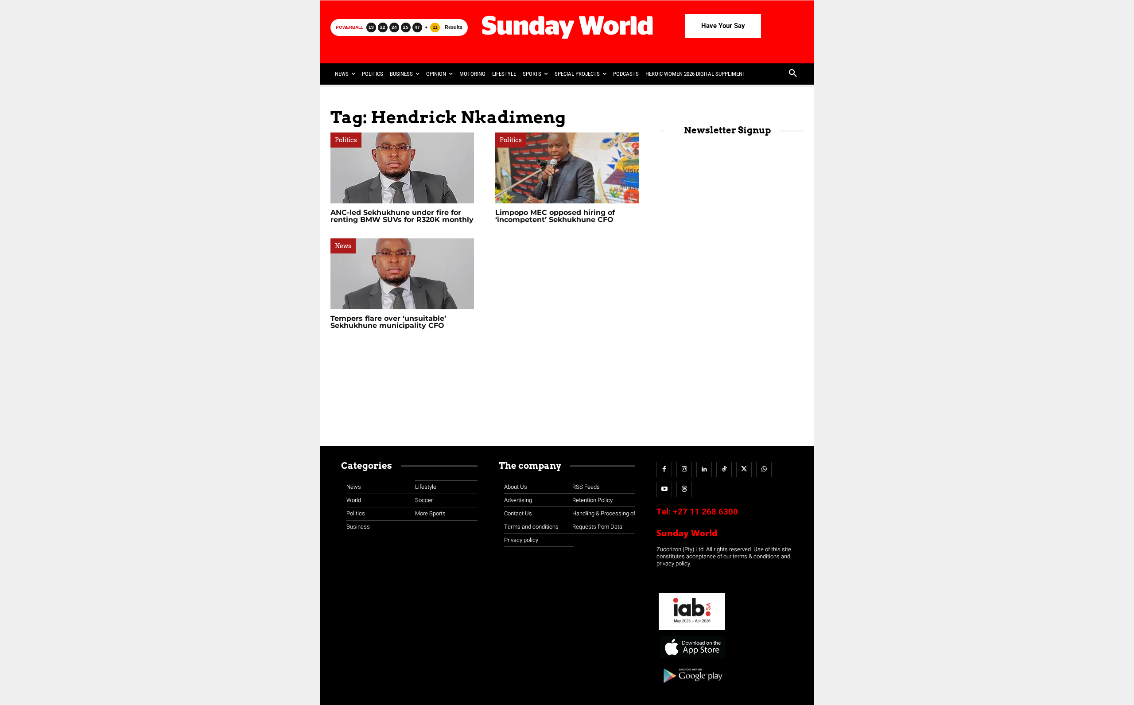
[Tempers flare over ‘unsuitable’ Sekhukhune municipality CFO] (402, 273)
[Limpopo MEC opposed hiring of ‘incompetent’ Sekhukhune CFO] (567, 167)
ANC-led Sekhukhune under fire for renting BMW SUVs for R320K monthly (402, 216)
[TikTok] (724, 469)
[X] (744, 469)
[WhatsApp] (764, 469)
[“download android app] (691, 686)
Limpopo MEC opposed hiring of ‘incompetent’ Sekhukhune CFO (555, 216)
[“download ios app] (691, 658)
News (343, 245)
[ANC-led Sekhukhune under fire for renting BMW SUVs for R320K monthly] (402, 167)
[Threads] (684, 489)
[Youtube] (664, 489)
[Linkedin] (704, 469)
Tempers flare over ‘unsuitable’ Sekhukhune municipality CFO (388, 322)
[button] (793, 74)
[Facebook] (664, 469)
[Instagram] (684, 469)
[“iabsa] (691, 630)
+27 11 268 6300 (705, 512)
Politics (346, 140)
